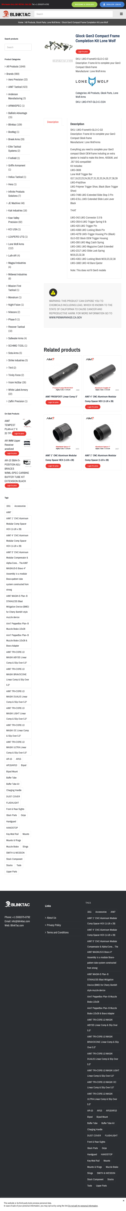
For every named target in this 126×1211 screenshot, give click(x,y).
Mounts (26, 834)
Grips (23, 815)
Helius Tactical (15, 177)
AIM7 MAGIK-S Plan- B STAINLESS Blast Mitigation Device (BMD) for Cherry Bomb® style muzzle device (17, 606)
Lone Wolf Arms (16, 244)
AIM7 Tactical (15, 87)
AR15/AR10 (11, 765)
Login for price (83, 51)
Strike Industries (16, 360)
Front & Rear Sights (15, 809)
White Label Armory (18, 390)
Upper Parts (11, 871)
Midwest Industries (17, 274)
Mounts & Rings (13, 840)
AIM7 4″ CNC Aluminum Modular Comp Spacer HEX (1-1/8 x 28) (17, 541)
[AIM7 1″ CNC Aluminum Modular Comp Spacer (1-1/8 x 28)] (102, 418)
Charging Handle (13, 790)
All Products (93, 93)
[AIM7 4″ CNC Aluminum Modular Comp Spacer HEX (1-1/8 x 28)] (102, 359)
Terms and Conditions (58, 932)
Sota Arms (13, 353)
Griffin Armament (16, 165)
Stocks (9, 865)
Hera (10, 184)
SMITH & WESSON (15, 852)
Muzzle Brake (12, 846)
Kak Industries (15, 210)
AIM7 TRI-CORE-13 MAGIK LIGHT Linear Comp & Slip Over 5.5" (16, 713)
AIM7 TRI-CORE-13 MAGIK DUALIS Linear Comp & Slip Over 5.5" (16, 696)
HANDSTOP (12, 827)
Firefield (12, 158)
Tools (19, 865)
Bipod (23, 765)
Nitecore (12, 312)
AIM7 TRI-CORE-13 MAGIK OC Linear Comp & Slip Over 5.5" (17, 730)
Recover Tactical (16, 327)
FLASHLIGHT (12, 802)
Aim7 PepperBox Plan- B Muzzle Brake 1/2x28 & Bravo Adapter (17, 640)
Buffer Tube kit (12, 784)
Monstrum (13, 297)
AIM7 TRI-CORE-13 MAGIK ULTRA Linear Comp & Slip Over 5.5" (16, 747)
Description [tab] (53, 122)
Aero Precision (15, 79)
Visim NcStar (15, 382)
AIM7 (8, 512)
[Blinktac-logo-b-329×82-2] (16, 11)
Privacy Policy (54, 925)
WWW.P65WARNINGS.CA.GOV (65, 317)
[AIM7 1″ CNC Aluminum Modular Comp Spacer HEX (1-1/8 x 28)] (62, 418)
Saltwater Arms (15, 338)
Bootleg (12, 132)
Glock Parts (106, 93)
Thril (10, 368)
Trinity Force (14, 375)
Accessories (20, 506)
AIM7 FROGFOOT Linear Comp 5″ (61, 396)
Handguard (11, 821)
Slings (25, 846)
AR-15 (9, 759)
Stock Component (14, 859)
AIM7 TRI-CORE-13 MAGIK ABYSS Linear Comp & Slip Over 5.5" (16, 657)
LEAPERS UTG (16, 237)
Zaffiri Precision (16, 401)
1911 (8, 506)
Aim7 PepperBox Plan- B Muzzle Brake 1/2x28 (17, 626)
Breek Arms (14, 139)
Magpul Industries (17, 263)
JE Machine (14, 203)
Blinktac (12, 124)
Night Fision (14, 305)
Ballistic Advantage (17, 113)
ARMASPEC (14, 106)
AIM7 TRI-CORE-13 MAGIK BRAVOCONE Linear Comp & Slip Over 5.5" (17, 677)
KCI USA (12, 229)
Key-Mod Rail (12, 834)
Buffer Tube (11, 777)
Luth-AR (12, 255)
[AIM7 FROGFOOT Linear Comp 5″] (62, 359)
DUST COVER (13, 796)
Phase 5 (12, 319)
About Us (51, 918)
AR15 (18, 759)
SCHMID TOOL (16, 345)
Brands (10, 74)
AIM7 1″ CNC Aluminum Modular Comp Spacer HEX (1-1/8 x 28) (17, 524)
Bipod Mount (12, 771)
